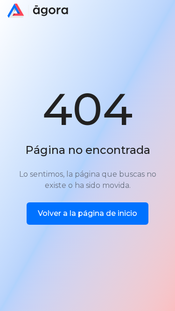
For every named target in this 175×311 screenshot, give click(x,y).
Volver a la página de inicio (87, 213)
